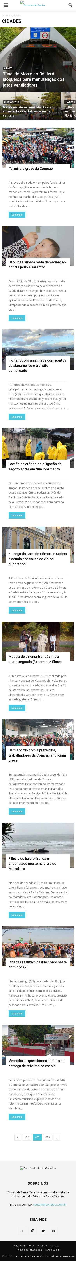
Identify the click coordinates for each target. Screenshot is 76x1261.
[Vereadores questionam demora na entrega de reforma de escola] (38, 1045)
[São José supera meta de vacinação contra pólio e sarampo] (38, 246)
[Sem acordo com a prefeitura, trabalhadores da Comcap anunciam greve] (38, 739)
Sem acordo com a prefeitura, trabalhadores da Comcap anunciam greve (37, 755)
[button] (70, 5)
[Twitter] (43, 1231)
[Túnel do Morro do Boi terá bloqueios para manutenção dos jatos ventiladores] (38, 59)
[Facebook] (22, 1231)
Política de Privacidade (29, 1249)
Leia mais (16, 214)
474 (27, 1137)
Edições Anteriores (23, 1245)
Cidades (8, 68)
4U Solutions (52, 1249)
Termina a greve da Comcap (31, 168)
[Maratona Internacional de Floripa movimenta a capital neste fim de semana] (30, 107)
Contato (54, 1245)
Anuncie (42, 1245)
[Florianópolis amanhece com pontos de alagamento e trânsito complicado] (38, 349)
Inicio (5, 15)
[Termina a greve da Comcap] (38, 148)
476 (48, 1137)
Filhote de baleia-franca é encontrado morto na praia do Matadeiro (32, 863)
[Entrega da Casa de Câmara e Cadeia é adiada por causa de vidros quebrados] (38, 545)
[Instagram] (33, 1231)
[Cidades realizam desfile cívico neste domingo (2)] (38, 946)
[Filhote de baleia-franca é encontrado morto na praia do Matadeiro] (38, 845)
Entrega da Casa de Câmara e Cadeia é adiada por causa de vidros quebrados (38, 559)
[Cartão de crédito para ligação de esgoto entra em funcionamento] (38, 448)
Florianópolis (11, 102)
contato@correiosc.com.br (50, 1204)
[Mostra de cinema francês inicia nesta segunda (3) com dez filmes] (38, 641)
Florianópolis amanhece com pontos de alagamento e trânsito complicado (37, 365)
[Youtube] (54, 1231)
